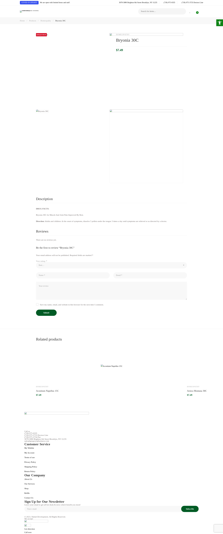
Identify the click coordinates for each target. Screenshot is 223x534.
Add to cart (40, 379)
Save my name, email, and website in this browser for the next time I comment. (72, 305)
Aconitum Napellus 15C (47, 391)
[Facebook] (25, 514)
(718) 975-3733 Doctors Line (36, 435)
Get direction (29, 529)
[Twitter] (42, 514)
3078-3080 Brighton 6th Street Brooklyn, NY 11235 (45, 439)
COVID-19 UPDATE (29, 2)
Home (22, 21)
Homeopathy (46, 21)
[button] (219, 22)
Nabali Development (39, 517)
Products (32, 21)
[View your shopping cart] (195, 11)
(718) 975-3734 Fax (32, 437)
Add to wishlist (48, 379)
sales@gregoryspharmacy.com (36, 441)
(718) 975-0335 (30, 433)
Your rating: (41, 261)
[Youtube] (37, 514)
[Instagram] (31, 514)
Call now (28, 532)
